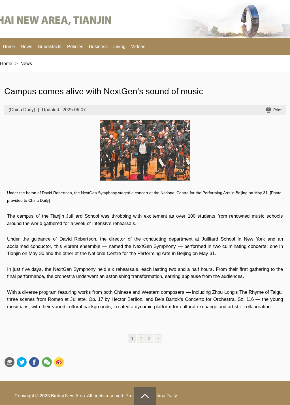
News (26, 46)
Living (119, 46)
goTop (145, 396)
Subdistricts (49, 46)
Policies (75, 46)
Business (98, 46)
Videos (138, 46)
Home (9, 46)
